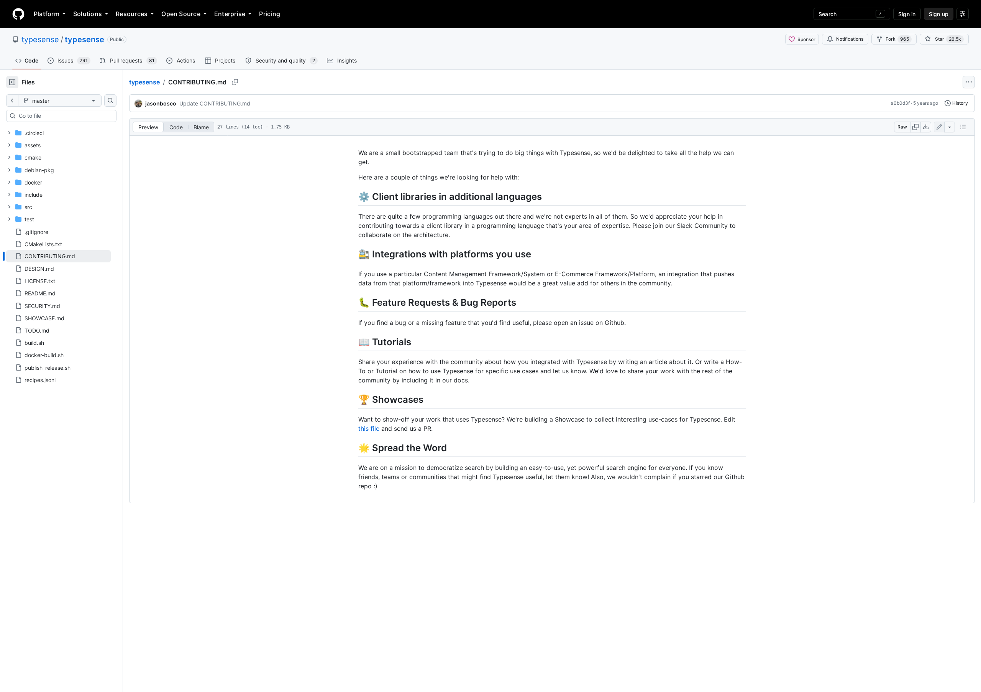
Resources (132, 14)
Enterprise (229, 14)
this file (368, 428)
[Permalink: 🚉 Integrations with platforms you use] (353, 254)
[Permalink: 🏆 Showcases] (353, 399)
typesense (40, 39)
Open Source (180, 14)
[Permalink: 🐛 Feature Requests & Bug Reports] (353, 302)
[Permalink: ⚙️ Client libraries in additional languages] (353, 196)
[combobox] (64, 116)
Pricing (269, 14)
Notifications (849, 39)
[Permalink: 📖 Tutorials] (353, 341)
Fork (897, 39)
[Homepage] (18, 14)
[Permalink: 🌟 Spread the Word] (353, 447)
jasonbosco (160, 103)
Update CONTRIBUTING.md (214, 103)
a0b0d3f (900, 103)
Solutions (87, 14)
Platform (46, 14)
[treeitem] (58, 256)
